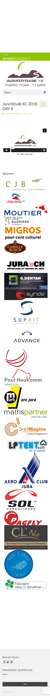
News (25, 113)
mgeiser (8, 113)
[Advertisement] (25, 26)
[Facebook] (4, 662)
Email (4, 674)
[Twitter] (7, 662)
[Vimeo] (11, 662)
